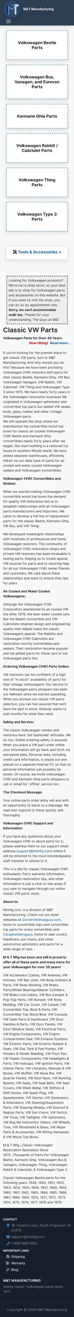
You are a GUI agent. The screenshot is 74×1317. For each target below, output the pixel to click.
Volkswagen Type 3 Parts (37, 217)
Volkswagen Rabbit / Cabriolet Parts (37, 148)
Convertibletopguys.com (41, 920)
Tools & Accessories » (39, 252)
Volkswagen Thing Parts (37, 182)
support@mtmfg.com (34, 851)
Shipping (18, 1257)
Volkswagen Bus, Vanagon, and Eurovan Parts (37, 82)
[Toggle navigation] (8, 21)
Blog (14, 1270)
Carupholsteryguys (17, 934)
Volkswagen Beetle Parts (37, 45)
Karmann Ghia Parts (37, 116)
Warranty (18, 1263)
